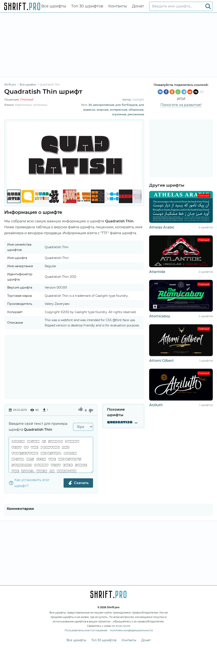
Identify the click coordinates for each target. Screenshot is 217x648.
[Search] (208, 6)
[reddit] (189, 91)
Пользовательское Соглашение (85, 630)
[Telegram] (183, 91)
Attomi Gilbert (161, 361)
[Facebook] (166, 91)
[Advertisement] (108, 44)
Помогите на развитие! (181, 105)
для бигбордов (126, 104)
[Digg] (195, 91)
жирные (102, 109)
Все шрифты (53, 6)
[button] (137, 155)
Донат (138, 6)
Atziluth (156, 405)
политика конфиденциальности (131, 630)
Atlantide (157, 272)
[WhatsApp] (178, 91)
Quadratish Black (123, 422)
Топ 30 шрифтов (87, 6)
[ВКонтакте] (160, 91)
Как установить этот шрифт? (32, 483)
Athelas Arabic (161, 227)
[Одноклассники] (172, 91)
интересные (118, 109)
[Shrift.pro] (22, 6)
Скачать (81, 483)
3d (90, 104)
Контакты (117, 6)
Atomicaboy (159, 316)
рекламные (136, 114)
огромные (119, 114)
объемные (136, 109)
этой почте (123, 625)
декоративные (103, 104)
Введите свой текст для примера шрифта (38, 427)
